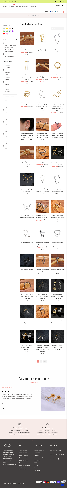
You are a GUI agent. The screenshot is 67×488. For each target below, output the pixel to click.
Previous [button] (3, 408)
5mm (6, 102)
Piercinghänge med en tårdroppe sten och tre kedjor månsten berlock (57, 296)
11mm (6, 117)
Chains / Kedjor (8, 54)
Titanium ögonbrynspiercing (24, 465)
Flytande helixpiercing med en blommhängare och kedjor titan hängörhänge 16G (42, 49)
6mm (6, 105)
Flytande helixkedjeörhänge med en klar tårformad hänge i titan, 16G (27, 244)
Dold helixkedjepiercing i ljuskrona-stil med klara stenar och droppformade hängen (57, 322)
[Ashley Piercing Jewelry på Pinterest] (60, 1)
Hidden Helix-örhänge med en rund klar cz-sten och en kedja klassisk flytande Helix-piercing (42, 189)
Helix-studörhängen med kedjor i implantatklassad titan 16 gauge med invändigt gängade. (42, 244)
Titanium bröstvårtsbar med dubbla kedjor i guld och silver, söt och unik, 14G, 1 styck (42, 76)
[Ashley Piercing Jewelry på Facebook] (55, 1)
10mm (6, 114)
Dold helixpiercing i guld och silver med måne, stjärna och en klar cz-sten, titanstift (57, 162)
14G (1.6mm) (7, 72)
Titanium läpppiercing (23, 457)
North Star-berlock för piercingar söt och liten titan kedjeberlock (42, 296)
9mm (6, 112)
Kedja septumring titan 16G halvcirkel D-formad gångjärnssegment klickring (57, 244)
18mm (6, 129)
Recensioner (37, 460)
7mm (6, 107)
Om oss (36, 465)
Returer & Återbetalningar (39, 457)
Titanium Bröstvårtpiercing (24, 462)
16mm (6, 126)
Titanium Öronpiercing (23, 455)
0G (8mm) (7, 89)
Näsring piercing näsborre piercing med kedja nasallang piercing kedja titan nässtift (42, 135)
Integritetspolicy (37, 470)
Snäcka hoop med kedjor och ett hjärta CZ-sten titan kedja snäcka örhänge (42, 217)
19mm (6, 131)
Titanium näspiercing (23, 452)
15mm (6, 124)
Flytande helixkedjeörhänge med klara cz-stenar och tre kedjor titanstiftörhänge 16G (57, 135)
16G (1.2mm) (7, 70)
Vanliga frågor (37, 452)
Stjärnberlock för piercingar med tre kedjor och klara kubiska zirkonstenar (27, 271)
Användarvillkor (37, 472)
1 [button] (32, 440)
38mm (6, 150)
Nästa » (45, 361)
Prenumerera (60, 454)
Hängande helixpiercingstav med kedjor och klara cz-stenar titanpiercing (27, 347)
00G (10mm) (7, 91)
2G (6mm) (7, 86)
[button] (54, 11)
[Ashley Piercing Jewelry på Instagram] (63, 1)
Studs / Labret (7, 43)
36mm (6, 148)
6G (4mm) (7, 82)
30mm (6, 141)
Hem (28, 15)
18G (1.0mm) (7, 67)
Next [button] (5, 408)
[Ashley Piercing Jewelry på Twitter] (57, 1)
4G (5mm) (7, 84)
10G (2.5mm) (7, 77)
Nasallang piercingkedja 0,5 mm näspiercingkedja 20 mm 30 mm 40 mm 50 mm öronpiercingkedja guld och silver (57, 106)
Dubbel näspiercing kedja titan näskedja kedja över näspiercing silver (27, 217)
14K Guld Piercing (23, 450)
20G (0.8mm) (7, 65)
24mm (6, 138)
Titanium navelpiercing (23, 460)
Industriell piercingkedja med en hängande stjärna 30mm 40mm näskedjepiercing (27, 189)
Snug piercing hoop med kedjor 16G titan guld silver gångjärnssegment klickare (42, 271)
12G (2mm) (7, 74)
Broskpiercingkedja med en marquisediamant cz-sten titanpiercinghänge (57, 347)
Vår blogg (36, 462)
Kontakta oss (37, 467)
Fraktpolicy (36, 455)
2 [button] (34, 440)
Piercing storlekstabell (39, 450)
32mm (6, 143)
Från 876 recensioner (33, 382)
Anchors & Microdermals (9, 56)
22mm (6, 136)
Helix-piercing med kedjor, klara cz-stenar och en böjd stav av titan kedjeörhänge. (57, 217)
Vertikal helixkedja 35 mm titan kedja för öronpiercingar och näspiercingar (27, 296)
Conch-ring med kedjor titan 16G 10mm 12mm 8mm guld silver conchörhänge (27, 162)
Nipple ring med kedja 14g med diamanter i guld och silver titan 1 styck (27, 49)
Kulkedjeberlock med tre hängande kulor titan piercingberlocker (27, 322)
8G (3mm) (7, 79)
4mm (6, 100)
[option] (33, 399)
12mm (6, 119)
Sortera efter (47, 28)
